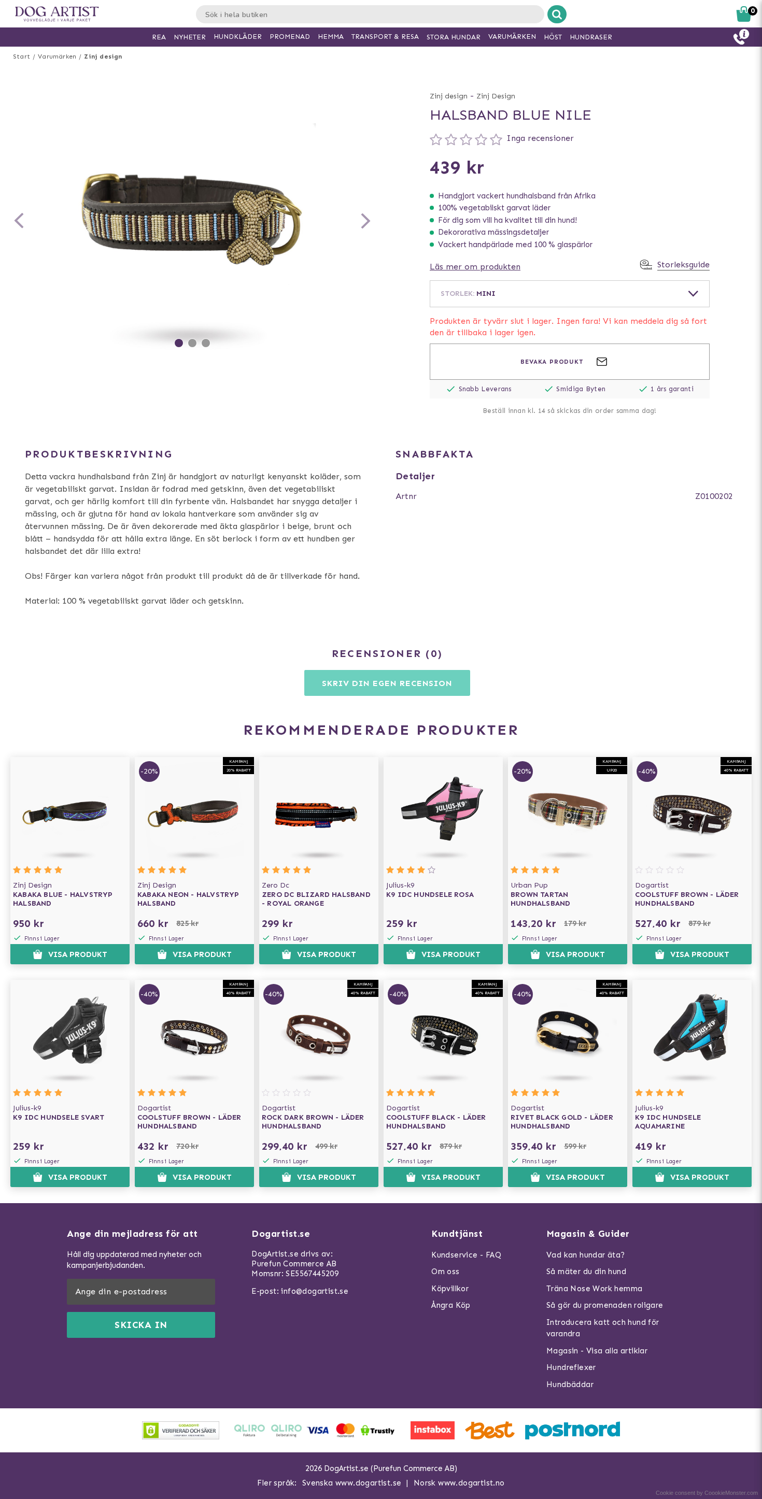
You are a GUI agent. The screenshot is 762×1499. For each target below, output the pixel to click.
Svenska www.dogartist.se (352, 1483)
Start (21, 56)
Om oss (445, 1271)
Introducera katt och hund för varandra (602, 1328)
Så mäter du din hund (586, 1271)
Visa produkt (77, 954)
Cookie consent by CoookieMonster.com (707, 1493)
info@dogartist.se (314, 1291)
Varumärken (57, 56)
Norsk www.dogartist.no (459, 1483)
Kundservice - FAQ (466, 1255)
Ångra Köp (451, 1305)
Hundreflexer (571, 1367)
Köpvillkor (450, 1288)
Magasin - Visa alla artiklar (596, 1350)
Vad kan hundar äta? (585, 1255)
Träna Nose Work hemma (594, 1288)
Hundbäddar (570, 1384)
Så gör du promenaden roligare (605, 1305)
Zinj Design (495, 96)
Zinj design (103, 56)
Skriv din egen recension (387, 683)
